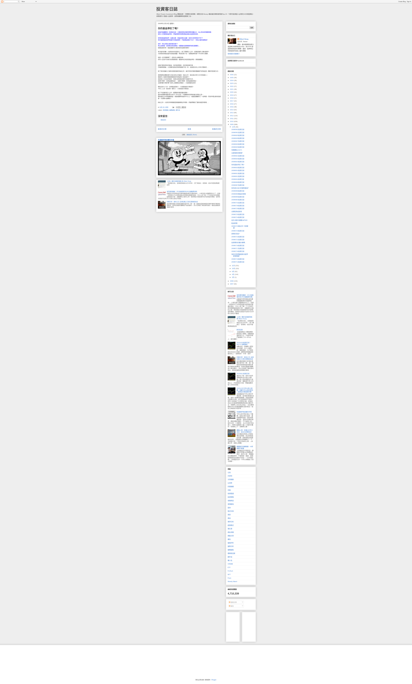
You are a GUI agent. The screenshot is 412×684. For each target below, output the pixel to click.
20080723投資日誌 (237, 231)
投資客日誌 (167, 9)
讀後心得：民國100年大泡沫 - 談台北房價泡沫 (245, 431)
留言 (232, 606)
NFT (229, 574)
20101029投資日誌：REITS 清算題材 (244, 343)
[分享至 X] (181, 107)
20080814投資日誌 (237, 170)
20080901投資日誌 (237, 132)
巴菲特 (230, 476)
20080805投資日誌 (237, 197)
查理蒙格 (231, 504)
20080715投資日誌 (237, 259)
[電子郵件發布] (173, 107)
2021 (232, 89)
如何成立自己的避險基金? (240, 188)
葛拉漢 (230, 529)
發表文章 (233, 602)
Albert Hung (244, 39)
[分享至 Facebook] (183, 107)
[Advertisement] (260, 626)
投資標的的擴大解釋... (238, 242)
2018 (232, 98)
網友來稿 (231, 532)
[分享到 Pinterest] (185, 107)
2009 (232, 124)
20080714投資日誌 (237, 262)
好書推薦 (231, 486)
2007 (232, 284)
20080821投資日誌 (237, 156)
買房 (229, 514)
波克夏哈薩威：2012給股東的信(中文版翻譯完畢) (182, 191)
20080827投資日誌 (237, 141)
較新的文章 (162, 129)
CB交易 (230, 564)
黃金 (229, 518)
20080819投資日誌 (237, 161)
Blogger (214, 680)
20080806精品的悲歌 (238, 194)
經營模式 (231, 525)
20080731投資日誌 (237, 203)
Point (229, 578)
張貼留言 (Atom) (192, 134)
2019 (232, 95)
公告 (229, 472)
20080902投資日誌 (237, 129)
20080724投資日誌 (237, 217)
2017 (232, 101)
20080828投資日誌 (237, 138)
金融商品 (231, 500)
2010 (232, 121)
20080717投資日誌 (237, 248)
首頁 (189, 129)
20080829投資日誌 (237, 135)
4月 (233, 274)
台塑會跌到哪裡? (237, 153)
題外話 (178, 110)
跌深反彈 (240, 330)
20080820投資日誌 (237, 159)
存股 (229, 490)
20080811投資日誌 (237, 179)
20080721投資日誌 (237, 239)
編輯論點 (172, 110)
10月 (234, 268)
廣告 (229, 539)
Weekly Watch (232, 581)
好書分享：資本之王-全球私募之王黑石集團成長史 (182, 202)
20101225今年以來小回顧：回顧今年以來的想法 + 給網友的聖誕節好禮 (245, 390)
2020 (232, 92)
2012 (232, 115)
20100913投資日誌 (243, 373)
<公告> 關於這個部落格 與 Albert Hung (179, 181)
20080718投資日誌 (237, 245)
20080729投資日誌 (237, 208)
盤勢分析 (231, 546)
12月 (234, 127)
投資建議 (165, 110)
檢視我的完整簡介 (234, 54)
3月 (233, 277)
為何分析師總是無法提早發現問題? (239, 255)
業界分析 (231, 522)
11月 (233, 265)
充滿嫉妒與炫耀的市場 (166, 140)
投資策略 (231, 497)
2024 (232, 80)
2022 (232, 86)
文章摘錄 (231, 479)
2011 (232, 118)
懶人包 (230, 560)
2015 (232, 107)
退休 (229, 508)
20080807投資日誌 (237, 185)
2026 (232, 75)
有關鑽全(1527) (236, 150)
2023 (232, 83)
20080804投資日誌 (237, 200)
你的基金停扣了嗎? (237, 165)
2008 (232, 281)
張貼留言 (163, 120)
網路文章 (231, 536)
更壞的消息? (235, 234)
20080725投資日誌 (237, 214)
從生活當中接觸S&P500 (239, 220)
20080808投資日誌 (237, 182)
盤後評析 (231, 543)
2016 (232, 104)
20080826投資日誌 (237, 144)
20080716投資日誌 (237, 251)
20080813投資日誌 (237, 173)
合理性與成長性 (236, 211)
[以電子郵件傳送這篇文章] (177, 107)
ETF (229, 567)
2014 (232, 110)
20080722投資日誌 (237, 237)
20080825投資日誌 (237, 147)
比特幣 (230, 483)
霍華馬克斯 (231, 553)
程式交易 (231, 511)
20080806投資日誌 (237, 191)
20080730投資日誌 (237, 205)
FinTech (230, 571)
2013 (232, 112)
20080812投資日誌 (237, 176)
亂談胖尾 (234, 223)
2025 (232, 77)
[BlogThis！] (179, 107)
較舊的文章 (216, 129)
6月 (233, 271)
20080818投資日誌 (237, 167)
